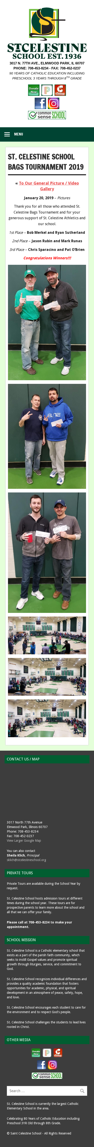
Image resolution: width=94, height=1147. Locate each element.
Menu (18, 134)
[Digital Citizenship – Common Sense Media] (47, 118)
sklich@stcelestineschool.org (26, 860)
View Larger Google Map (24, 840)
